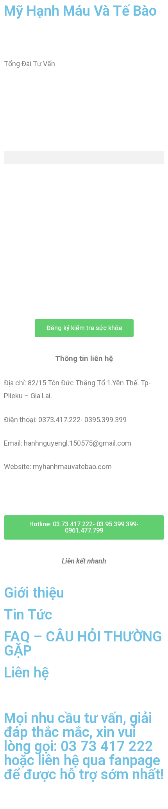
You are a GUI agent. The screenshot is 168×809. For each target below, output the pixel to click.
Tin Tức (28, 615)
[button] (84, 157)
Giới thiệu (34, 593)
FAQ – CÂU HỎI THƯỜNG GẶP (83, 643)
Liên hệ (26, 673)
